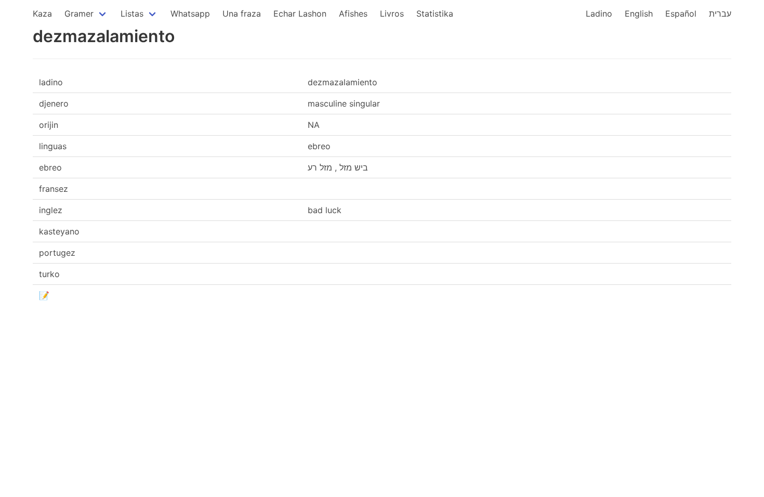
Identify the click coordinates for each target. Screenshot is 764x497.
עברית (720, 13)
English (639, 13)
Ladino (599, 13)
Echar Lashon (299, 13)
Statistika (434, 13)
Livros (392, 13)
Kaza (42, 13)
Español (680, 13)
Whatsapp (190, 13)
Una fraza (241, 13)
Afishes (353, 13)
